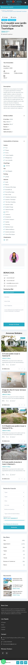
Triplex (5, 551)
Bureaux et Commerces (9, 561)
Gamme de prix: (7, 517)
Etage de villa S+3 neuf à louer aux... (17, 592)
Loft (4, 554)
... (24, 398)
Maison (5, 565)
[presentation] (4, 46)
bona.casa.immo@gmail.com (9, 644)
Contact (3, 629)
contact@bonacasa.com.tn (12, 283)
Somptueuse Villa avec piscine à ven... (18, 579)
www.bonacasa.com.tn (11, 286)
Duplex (5, 547)
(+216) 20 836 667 (7, 642)
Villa (4, 540)
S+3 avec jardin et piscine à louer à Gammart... (12, 463)
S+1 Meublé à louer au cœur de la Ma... (18, 585)
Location (4, 20)
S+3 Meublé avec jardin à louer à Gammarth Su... (14, 427)
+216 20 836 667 (10, 278)
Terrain (5, 558)
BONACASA (9, 272)
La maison (3, 10)
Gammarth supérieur (7, 34)
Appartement (10, 10)
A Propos (3, 622)
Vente (2, 625)
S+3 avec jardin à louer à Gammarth (11, 355)
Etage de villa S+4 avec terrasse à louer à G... (14, 391)
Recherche (14, 527)
